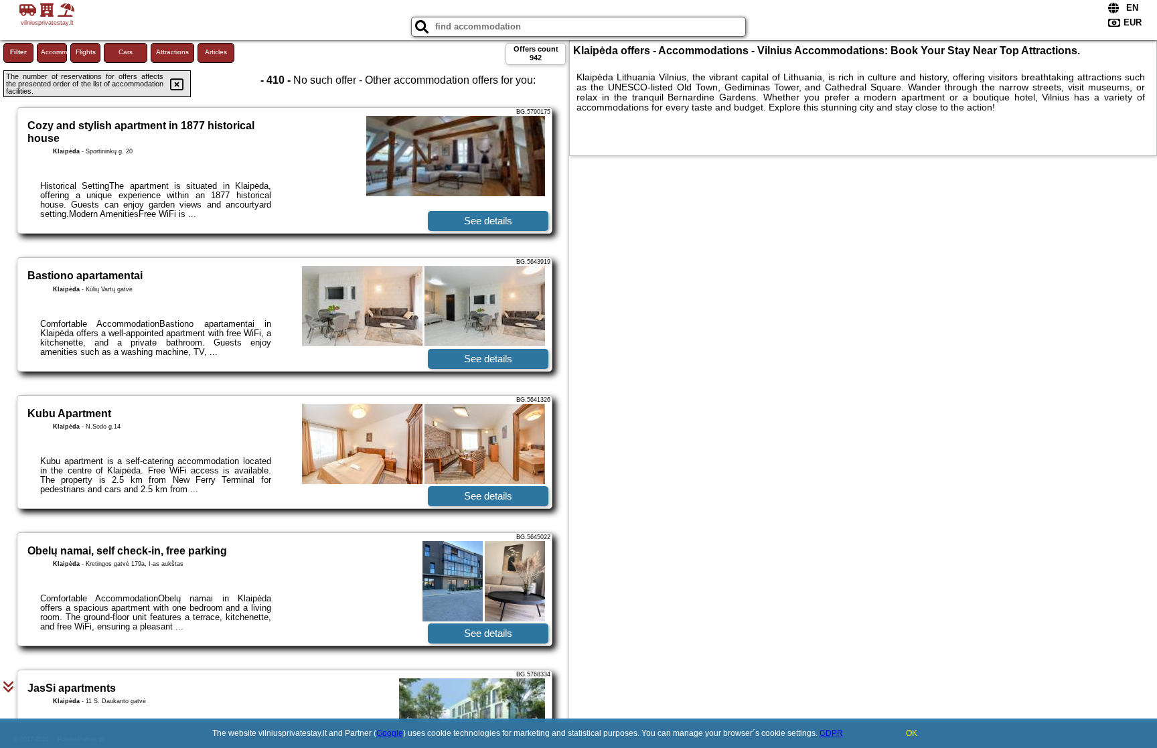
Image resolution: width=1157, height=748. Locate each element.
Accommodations (54, 52)
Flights (86, 52)
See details (488, 220)
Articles (216, 52)
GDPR (831, 733)
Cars (126, 52)
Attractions (172, 52)
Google (389, 733)
